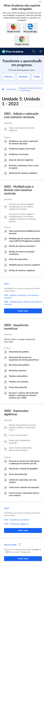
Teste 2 (6, 508)
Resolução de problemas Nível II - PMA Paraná (30, 89)
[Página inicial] (3, 89)
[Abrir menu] (40, 51)
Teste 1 (6, 284)
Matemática (11, 89)
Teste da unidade (10, 545)
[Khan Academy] (11, 51)
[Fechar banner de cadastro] (39, 59)
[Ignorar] (40, 2)
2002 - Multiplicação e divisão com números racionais (19, 190)
